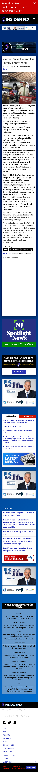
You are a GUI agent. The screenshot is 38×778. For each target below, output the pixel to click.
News (5, 69)
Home (5, 728)
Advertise (6, 735)
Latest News (28, 416)
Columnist (6, 759)
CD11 (6, 250)
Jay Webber (14, 250)
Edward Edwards (9, 755)
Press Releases (8, 508)
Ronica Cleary (26, 250)
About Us (6, 731)
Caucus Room (7, 752)
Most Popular (10, 416)
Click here (7, 254)
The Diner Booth (8, 745)
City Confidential (9, 748)
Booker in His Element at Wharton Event (14, 7)
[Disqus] (19, 287)
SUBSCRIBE (19, 372)
